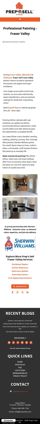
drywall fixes (13, 107)
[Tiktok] (31, 342)
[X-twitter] (17, 342)
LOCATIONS (20, 370)
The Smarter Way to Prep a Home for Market (20, 332)
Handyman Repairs (20, 264)
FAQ (20, 367)
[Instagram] (13, 342)
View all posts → (20, 338)
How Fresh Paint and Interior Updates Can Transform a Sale (20, 328)
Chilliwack (7, 77)
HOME (20, 362)
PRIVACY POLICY (20, 376)
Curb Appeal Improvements (20, 278)
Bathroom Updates (20, 271)
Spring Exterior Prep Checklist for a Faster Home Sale (20, 324)
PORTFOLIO (20, 365)
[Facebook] (9, 342)
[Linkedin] (22, 342)
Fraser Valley (15, 75)
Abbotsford (26, 75)
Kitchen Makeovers (20, 268)
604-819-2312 (21, 286)
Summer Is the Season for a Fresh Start (20, 321)
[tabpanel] (20, 42)
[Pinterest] (26, 342)
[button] (20, 19)
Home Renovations (20, 274)
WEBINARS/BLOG (20, 373)
